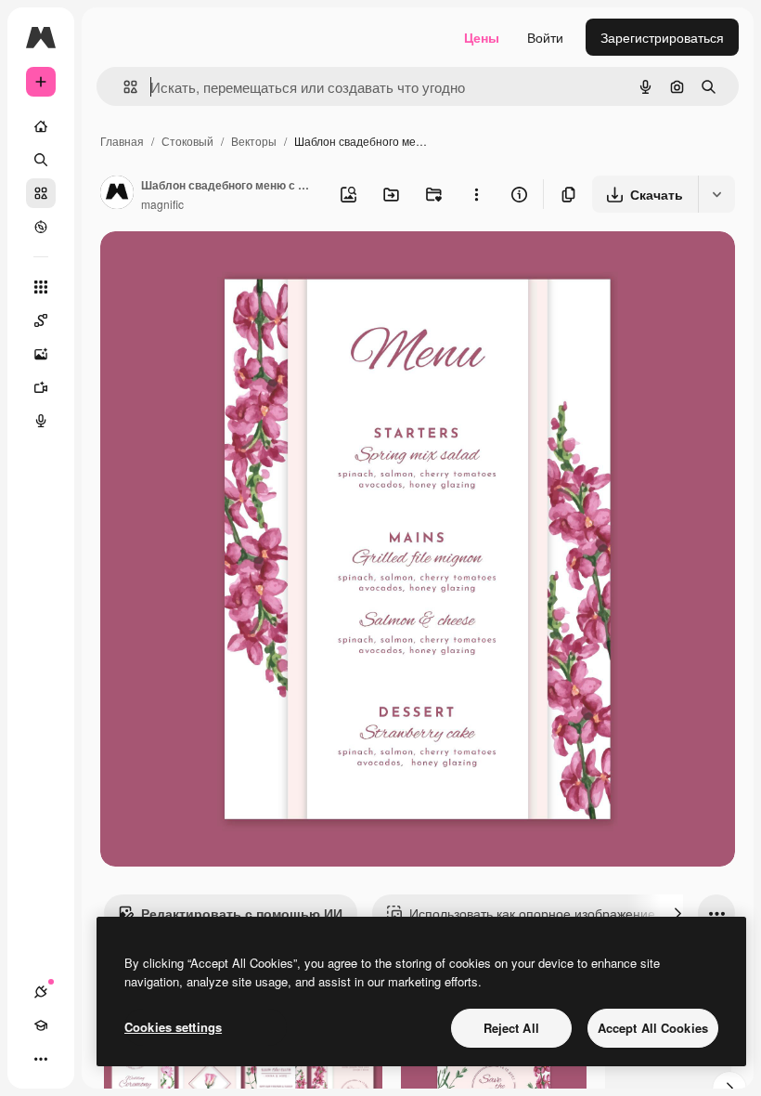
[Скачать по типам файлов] (716, 194)
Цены (481, 37)
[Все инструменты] (41, 287)
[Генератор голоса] (41, 421)
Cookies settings (173, 1027)
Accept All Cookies (653, 1028)
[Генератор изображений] (41, 354)
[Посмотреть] (41, 226)
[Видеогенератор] (41, 387)
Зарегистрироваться (662, 37)
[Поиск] (41, 160)
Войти (545, 37)
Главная (122, 141)
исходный (224, 267)
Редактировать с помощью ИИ (241, 913)
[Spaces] (41, 320)
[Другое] (41, 1059)
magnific (162, 204)
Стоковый (187, 141)
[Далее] (677, 913)
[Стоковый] (41, 193)
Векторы (254, 141)
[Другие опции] (476, 194)
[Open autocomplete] (122, 87)
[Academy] (41, 1025)
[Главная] (41, 126)
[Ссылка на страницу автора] (117, 194)
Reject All (511, 1028)
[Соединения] (41, 992)
